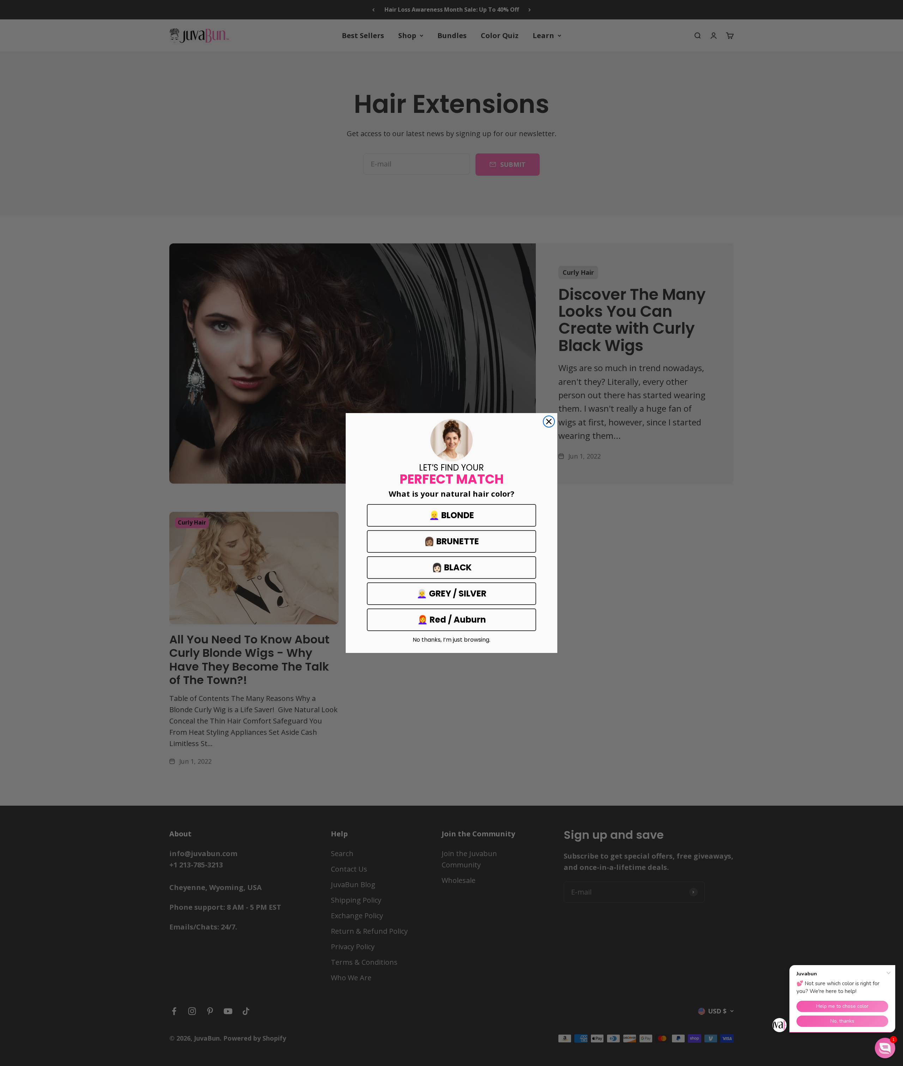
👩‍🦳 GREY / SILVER (451, 593)
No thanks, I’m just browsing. (451, 639)
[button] (885, 1048)
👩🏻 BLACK (452, 567)
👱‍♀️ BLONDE (451, 515)
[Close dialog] (548, 421)
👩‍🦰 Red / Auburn (451, 619)
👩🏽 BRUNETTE (451, 541)
